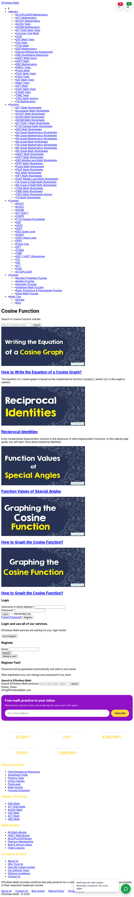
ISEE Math (14, 819)
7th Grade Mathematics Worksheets (36, 144)
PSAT (19, 268)
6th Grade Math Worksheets (32, 141)
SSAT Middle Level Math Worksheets (37, 179)
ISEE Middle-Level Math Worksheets (36, 160)
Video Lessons (16, 847)
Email (4, 649)
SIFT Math (22, 86)
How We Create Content (21, 867)
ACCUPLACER (24, 271)
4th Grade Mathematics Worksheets (36, 135)
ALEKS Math (15, 809)
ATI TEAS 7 (22, 213)
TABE (19, 253)
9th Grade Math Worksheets (32, 151)
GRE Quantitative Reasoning (32, 55)
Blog (18, 302)
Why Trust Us (15, 864)
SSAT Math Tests (26, 89)
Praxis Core (22, 244)
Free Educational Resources (24, 771)
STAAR (20, 250)
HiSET (19, 225)
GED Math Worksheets (29, 129)
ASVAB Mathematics (28, 27)
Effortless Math (10, 2)
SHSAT (20, 234)
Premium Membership (20, 841)
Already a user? (10, 656)
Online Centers (16, 781)
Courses (14, 200)
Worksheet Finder (18, 774)
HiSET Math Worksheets (30, 154)
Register (28, 617)
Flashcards (14, 784)
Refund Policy (56, 891)
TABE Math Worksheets (29, 191)
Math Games (15, 787)
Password (8, 610)
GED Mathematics (26, 48)
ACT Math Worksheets (29, 107)
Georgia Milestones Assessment (34, 51)
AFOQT (20, 203)
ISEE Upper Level (25, 231)
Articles (20, 299)
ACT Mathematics (26, 17)
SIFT (18, 247)
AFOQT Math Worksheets (30, 113)
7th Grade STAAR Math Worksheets (36, 182)
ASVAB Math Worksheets (30, 120)
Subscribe (120, 713)
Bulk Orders (38, 891)
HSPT (19, 228)
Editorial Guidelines (19, 873)
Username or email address (17, 606)
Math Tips (15, 296)
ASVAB (20, 209)
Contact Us (14, 876)
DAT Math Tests (25, 39)
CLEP (19, 36)
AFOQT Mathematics (28, 21)
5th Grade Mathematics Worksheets (36, 138)
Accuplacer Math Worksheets (32, 110)
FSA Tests (21, 42)
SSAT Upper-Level (26, 237)
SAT (18, 262)
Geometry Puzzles (26, 284)
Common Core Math (27, 33)
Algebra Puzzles (25, 281)
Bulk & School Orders (20, 844)
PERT (19, 240)
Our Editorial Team (18, 870)
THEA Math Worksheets (29, 188)
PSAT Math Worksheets (29, 169)
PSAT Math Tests (26, 73)
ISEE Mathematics (26, 64)
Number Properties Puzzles (31, 278)
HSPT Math (22, 61)
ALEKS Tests (23, 24)
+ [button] (8, 11)
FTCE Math (22, 45)
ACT (18, 265)
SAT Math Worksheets (28, 172)
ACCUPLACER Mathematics (32, 14)
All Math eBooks (17, 832)
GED (18, 222)
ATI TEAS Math (16, 806)
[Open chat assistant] (126, 889)
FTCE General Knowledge (30, 219)
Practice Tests (16, 778)
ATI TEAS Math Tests (28, 30)
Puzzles (13, 275)
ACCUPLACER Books (20, 838)
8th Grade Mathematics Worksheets (36, 148)
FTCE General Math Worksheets (34, 126)
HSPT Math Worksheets (29, 157)
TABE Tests (22, 95)
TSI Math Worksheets (28, 197)
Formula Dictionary (19, 790)
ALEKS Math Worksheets (30, 117)
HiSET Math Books (19, 835)
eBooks (13, 11)
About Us (13, 861)
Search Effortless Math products (20, 683)
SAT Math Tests (25, 79)
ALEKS (20, 206)
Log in (5, 614)
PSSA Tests (22, 76)
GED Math (14, 803)
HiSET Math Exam (26, 58)
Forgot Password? (11, 617)
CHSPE (20, 216)
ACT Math (13, 816)
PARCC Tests (23, 67)
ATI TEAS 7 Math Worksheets (33, 123)
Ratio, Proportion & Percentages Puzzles (39, 290)
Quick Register (9, 636)
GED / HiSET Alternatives (30, 256)
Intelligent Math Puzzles (29, 287)
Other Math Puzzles (27, 293)
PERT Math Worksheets (29, 163)
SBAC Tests (22, 82)
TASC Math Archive (27, 98)
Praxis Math (23, 70)
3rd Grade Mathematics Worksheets (36, 132)
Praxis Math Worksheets (30, 166)
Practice (14, 104)
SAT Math (13, 812)
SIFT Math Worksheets (29, 175)
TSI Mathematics (26, 101)
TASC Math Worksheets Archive (34, 194)
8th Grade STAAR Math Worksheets (36, 185)
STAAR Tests (23, 92)
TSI (18, 259)
